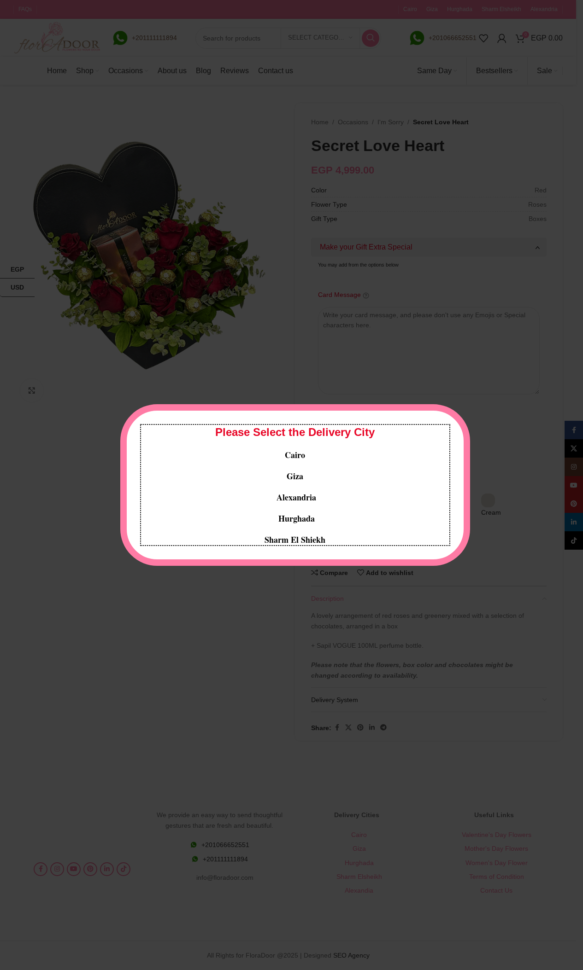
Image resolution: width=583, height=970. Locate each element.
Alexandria (296, 497)
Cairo (295, 455)
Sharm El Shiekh (295, 540)
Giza (295, 476)
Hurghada (295, 518)
